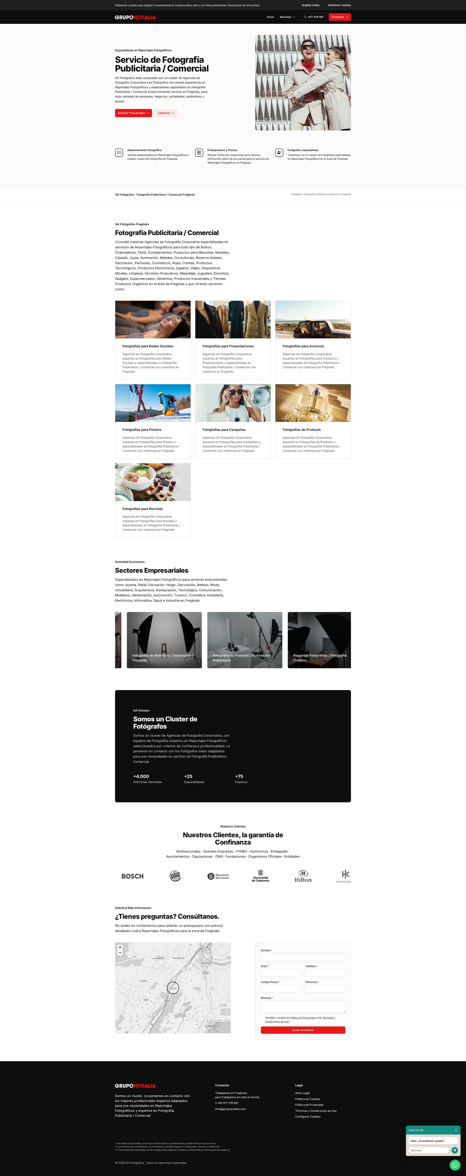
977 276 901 (315, 16)
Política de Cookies (307, 1099)
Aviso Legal (302, 1093)
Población (312, 982)
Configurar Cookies (308, 1116)
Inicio (270, 16)
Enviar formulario (303, 1030)
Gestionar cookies (339, 5)
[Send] (455, 1150)
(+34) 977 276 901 (226, 1103)
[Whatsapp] (455, 1165)
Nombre (267, 950)
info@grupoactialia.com (230, 1109)
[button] (173, 988)
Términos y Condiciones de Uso (316, 1111)
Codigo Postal (270, 982)
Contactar (338, 16)
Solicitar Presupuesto (131, 112)
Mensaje (267, 997)
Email (265, 966)
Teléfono (311, 966)
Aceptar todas (310, 5)
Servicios (285, 16)
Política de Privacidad (302, 1017)
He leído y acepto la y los (300, 1019)
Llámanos (164, 112)
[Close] (456, 1130)
